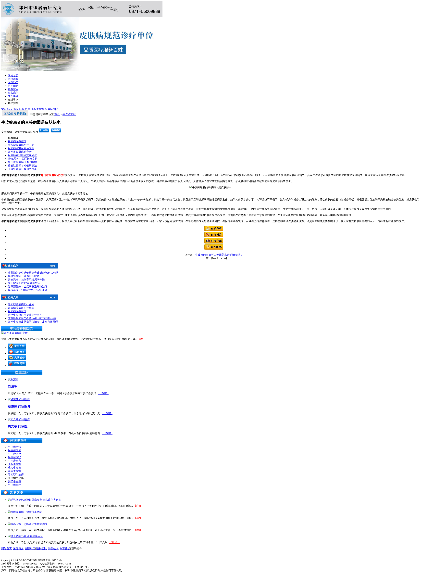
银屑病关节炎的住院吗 (21, 148)
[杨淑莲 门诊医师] (19, 399)
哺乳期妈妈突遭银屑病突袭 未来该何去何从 (33, 272)
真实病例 (13, 92)
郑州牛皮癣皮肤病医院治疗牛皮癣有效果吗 (33, 321)
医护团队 (13, 85)
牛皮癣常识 (69, 114)
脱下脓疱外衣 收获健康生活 (24, 283)
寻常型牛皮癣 (16, 474)
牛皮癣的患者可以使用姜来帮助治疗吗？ (219, 254)
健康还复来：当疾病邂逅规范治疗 (27, 286)
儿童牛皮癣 (37, 109)
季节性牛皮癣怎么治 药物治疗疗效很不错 (32, 318)
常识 (4, 109)
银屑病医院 (51, 109)
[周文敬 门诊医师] (19, 419)
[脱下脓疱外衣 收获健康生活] (25, 536)
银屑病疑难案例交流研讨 (22, 155)
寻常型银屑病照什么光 (21, 144)
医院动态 (13, 82)
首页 (57, 114)
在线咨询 (13, 99)
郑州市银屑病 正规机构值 (22, 162)
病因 (9, 109)
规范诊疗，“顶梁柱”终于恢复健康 (27, 290)
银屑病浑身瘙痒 (17, 141)
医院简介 (13, 78)
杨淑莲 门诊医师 (19, 406)
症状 (21, 109)
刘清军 (12, 386)
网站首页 (13, 75)
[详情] (140, 339)
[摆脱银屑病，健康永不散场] (25, 512)
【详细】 (103, 393)
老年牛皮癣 (14, 471)
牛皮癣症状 (14, 457)
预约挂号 (13, 103)
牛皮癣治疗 (14, 453)
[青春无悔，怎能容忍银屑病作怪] (27, 524)
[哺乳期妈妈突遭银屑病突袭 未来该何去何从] (34, 499)
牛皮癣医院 (14, 485)
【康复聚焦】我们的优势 (22, 169)
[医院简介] (213, 242)
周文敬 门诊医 (17, 426)
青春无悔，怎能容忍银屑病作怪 (26, 279)
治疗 (15, 109)
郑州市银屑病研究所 (20, 151)
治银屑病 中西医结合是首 (22, 158)
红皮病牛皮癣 (16, 478)
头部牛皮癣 (14, 481)
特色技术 (13, 89)
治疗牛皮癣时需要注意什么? (24, 314)
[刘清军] (13, 379)
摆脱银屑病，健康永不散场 (23, 276)
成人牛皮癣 (14, 467)
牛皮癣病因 (14, 450)
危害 (27, 109)
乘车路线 (13, 96)
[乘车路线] (213, 249)
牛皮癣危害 (14, 460)
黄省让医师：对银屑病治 (22, 165)
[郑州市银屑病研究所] (14, 333)
